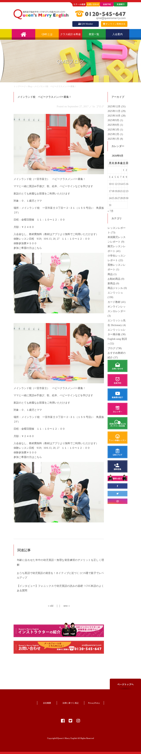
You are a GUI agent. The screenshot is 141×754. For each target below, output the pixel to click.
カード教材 (114, 302)
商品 (110, 274)
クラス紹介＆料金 (70, 34)
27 (118, 198)
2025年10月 (114, 115)
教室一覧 (94, 34)
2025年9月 (114, 120)
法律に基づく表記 (70, 703)
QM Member (87, 24)
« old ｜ (53, 605)
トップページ (20, 86)
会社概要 (47, 703)
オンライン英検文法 (115, 24)
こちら (38, 248)
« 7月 (110, 211)
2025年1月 (114, 138)
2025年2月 (114, 134)
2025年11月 (114, 111)
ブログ (111, 348)
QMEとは (47, 34)
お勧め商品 (114, 278)
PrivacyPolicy (94, 703)
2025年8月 (114, 124)
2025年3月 (114, 129)
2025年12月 (114, 106)
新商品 (111, 283)
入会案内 (117, 34)
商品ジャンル (115, 288)
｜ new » (64, 605)
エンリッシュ (115, 292)
